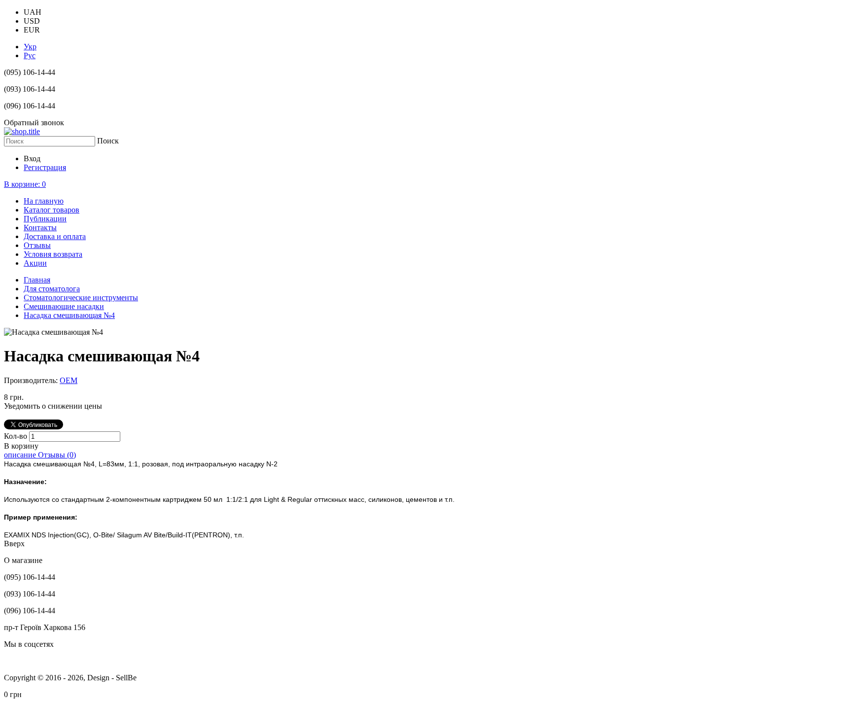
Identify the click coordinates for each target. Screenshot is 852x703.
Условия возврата (53, 254)
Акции (35, 263)
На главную (44, 201)
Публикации (45, 218)
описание (21, 455)
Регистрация (45, 167)
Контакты (40, 227)
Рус (30, 55)
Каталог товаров (51, 210)
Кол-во (16, 436)
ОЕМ (68, 380)
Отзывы (37, 245)
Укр (30, 46)
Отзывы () (57, 455)
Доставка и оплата (55, 236)
